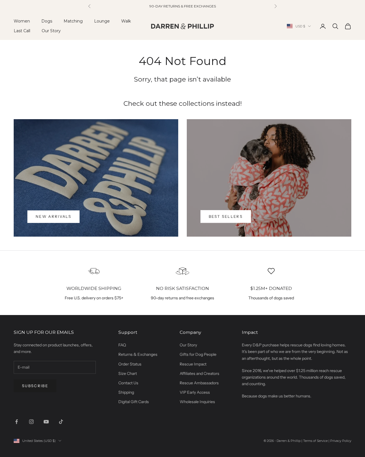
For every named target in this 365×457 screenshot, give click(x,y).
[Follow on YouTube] (46, 421)
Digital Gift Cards (133, 401)
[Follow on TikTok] (61, 421)
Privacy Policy (340, 441)
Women (22, 21)
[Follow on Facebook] (16, 421)
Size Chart (127, 373)
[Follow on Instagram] (31, 421)
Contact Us (128, 382)
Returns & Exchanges (137, 354)
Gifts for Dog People (198, 354)
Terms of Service (315, 441)
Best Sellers (226, 216)
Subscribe (35, 385)
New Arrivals (53, 216)
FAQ (122, 345)
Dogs (46, 21)
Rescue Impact (193, 364)
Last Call (22, 30)
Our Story (51, 30)
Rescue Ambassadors (199, 382)
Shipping (126, 392)
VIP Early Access (195, 392)
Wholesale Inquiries (197, 401)
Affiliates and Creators (199, 373)
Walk (126, 21)
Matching (73, 21)
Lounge (102, 21)
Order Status (129, 364)
